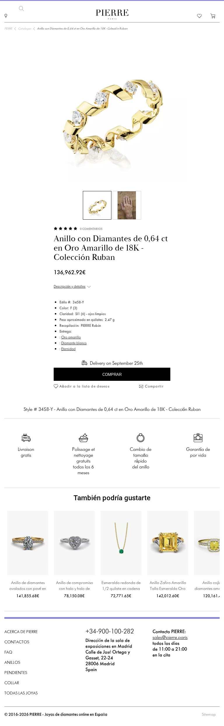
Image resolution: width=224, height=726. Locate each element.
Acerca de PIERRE (21, 632)
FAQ (8, 652)
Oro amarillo (71, 337)
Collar (11, 683)
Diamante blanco (74, 343)
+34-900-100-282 (109, 632)
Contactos (16, 642)
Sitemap (209, 715)
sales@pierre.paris (170, 637)
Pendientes (15, 673)
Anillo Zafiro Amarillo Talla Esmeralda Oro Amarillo (168, 586)
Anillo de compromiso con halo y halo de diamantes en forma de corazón (74, 586)
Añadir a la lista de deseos (85, 386)
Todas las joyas (21, 693)
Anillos (12, 663)
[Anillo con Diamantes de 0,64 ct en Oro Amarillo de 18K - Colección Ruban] (97, 205)
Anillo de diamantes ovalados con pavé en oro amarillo (27, 586)
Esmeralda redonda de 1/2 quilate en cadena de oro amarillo (121, 586)
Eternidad (68, 349)
